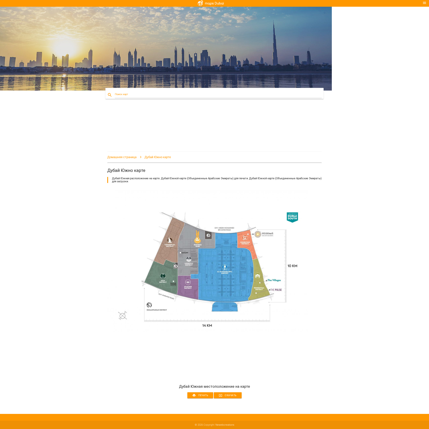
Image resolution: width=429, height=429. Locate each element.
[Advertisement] (207, 128)
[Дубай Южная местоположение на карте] (207, 331)
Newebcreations (225, 424)
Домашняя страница (122, 157)
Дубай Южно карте (157, 157)
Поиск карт (121, 94)
